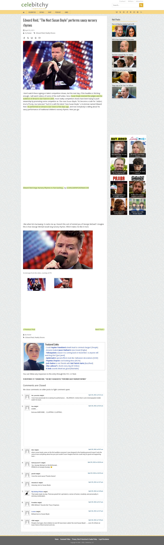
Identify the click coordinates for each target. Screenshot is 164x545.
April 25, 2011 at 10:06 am (95, 462)
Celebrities (32, 12)
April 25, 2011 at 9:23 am (95, 405)
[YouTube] (134, 12)
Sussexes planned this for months (122, 54)
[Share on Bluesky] (32, 38)
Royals (42, 12)
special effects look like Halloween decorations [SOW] (72, 358)
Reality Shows (50, 33)
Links (66, 12)
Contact (122, 1)
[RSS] (141, 12)
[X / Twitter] (120, 12)
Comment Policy (65, 539)
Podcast (58, 12)
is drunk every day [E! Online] (62, 366)
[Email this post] (39, 38)
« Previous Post (29, 329)
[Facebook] (127, 12)
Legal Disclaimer (104, 539)
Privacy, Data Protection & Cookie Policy (84, 539)
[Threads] (131, 12)
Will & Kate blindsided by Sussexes (123, 39)
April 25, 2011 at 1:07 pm (95, 482)
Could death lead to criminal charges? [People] (72, 347)
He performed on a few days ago (48, 107)
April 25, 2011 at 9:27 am (95, 449)
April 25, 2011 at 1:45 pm (95, 491)
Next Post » (99, 329)
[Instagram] (124, 12)
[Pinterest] (138, 12)
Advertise (139, 1)
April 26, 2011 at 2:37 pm (95, 511)
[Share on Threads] (36, 38)
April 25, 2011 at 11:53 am (95, 473)
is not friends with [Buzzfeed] (69, 363)
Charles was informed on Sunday (122, 70)
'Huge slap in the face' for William (122, 85)
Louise (33, 511)
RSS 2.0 (69, 374)
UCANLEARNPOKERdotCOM (78, 188)
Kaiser (29, 33)
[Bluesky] (117, 12)
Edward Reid (40, 33)
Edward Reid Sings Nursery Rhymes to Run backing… (43, 188)
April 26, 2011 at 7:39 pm (95, 520)
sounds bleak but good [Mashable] (62, 368)
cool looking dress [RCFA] (63, 360)
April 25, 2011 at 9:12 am (95, 395)
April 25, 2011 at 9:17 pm (95, 502)
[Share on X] (28, 38)
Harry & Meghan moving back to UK (123, 24)
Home (56, 539)
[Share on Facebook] (24, 38)
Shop (49, 12)
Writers (131, 1)
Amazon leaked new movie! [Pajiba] (66, 350)
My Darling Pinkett (37, 491)
